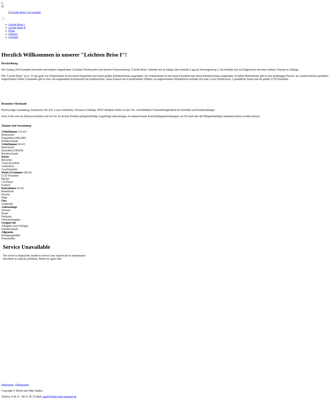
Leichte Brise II (16, 27)
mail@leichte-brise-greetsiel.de (59, 396)
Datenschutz (22, 384)
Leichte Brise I (16, 24)
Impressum (7, 384)
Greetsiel (13, 37)
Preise (11, 30)
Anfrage (12, 33)
